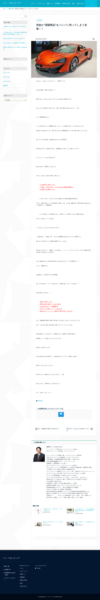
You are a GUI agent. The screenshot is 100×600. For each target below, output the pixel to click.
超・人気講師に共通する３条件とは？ (48, 428)
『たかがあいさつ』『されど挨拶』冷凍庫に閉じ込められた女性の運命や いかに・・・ (85, 510)
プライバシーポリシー (9, 579)
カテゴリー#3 (6, 81)
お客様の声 (7, 569)
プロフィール (41, 3)
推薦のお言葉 (66, 3)
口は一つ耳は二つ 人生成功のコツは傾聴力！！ (15, 42)
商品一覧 (6, 566)
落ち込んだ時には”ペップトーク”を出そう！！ (14, 38)
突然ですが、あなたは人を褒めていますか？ (77, 429)
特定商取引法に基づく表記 (9, 573)
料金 (73, 3)
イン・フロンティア (12, 3)
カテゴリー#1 (6, 72)
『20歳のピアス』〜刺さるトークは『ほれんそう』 (14, 27)
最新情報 (57, 3)
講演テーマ (50, 3)
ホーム (33, 3)
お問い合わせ (80, 3)
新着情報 (40, 401)
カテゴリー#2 (6, 76)
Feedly (38, 568)
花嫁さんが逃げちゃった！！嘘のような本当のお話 (15, 47)
